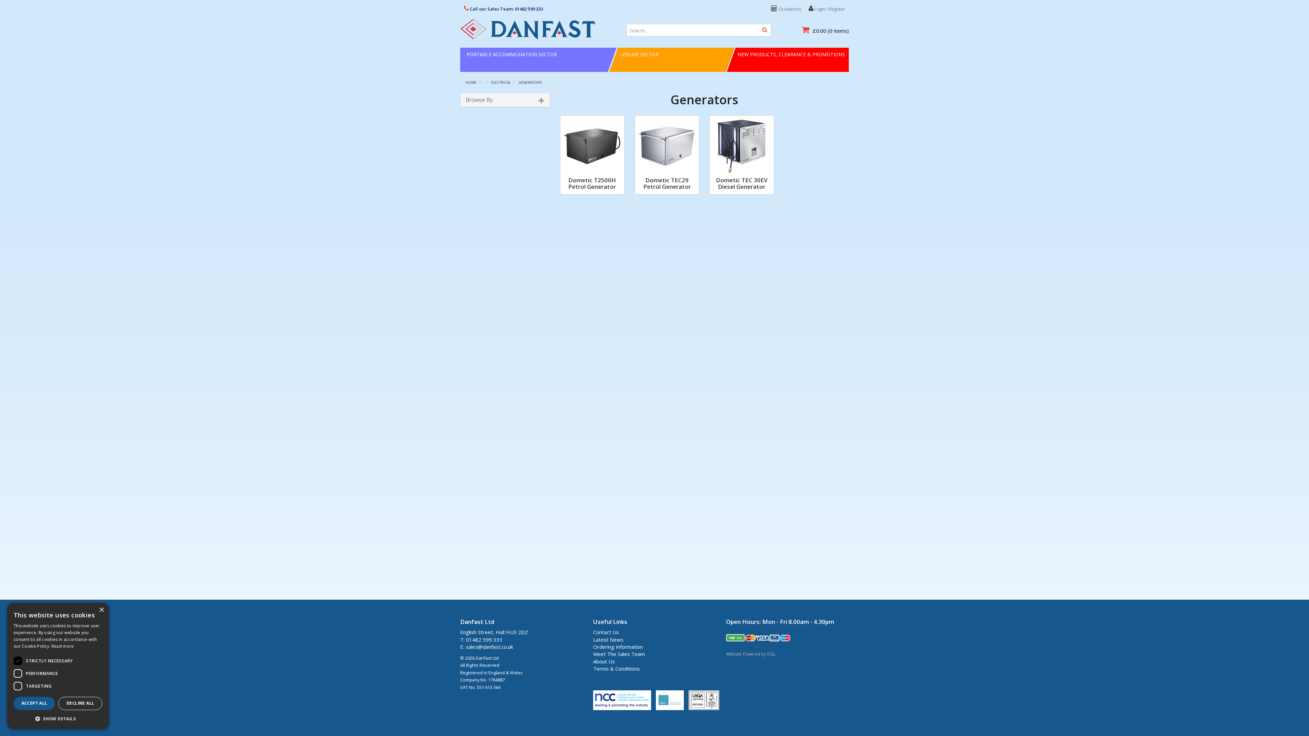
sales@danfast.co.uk (489, 646)
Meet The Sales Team (619, 653)
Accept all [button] (34, 703)
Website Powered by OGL (751, 654)
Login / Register (829, 9)
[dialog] (58, 666)
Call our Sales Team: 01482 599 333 (506, 9)
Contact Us (606, 632)
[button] (58, 718)
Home (471, 82)
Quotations (789, 9)
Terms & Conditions (616, 668)
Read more (62, 646)
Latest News (608, 639)
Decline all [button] (80, 703)
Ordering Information (618, 646)
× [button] (101, 610)
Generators (530, 82)
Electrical (501, 82)
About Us (604, 661)
